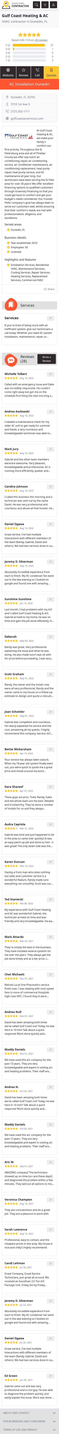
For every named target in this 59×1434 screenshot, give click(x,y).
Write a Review (46, 359)
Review (23, 75)
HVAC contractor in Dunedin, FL (25, 21)
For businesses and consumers (24, 1421)
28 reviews (41, 40)
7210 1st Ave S (20, 104)
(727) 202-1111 (20, 111)
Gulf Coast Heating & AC (25, 15)
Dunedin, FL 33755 (23, 97)
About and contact (16, 1413)
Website (8, 75)
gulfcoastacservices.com (27, 118)
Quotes (51, 75)
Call (37, 75)
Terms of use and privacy (20, 1429)
